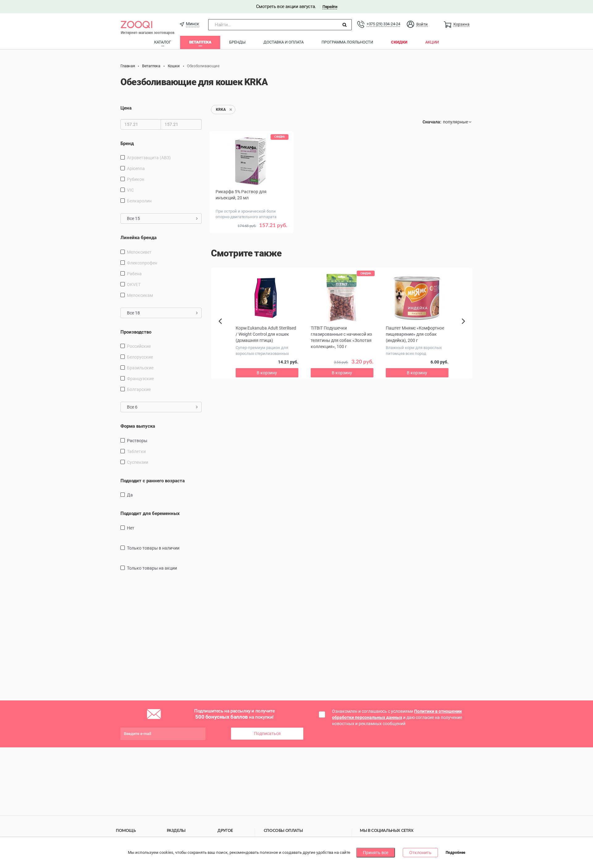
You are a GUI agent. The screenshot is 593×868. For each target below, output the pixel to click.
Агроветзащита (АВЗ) (149, 157)
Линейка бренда (138, 237)
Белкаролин (139, 200)
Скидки (399, 42)
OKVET (134, 284)
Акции (432, 42)
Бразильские (140, 367)
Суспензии (137, 462)
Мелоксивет (139, 252)
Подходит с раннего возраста (152, 481)
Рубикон (135, 179)
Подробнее (455, 853)
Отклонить (420, 852)
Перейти (329, 6)
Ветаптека (200, 42)
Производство (135, 332)
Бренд (127, 143)
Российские (139, 346)
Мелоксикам (140, 295)
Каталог (162, 42)
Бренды (237, 42)
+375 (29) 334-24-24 (383, 24)
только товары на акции (152, 568)
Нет (130, 527)
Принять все (375, 852)
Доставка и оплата (283, 42)
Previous (223, 332)
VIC (130, 190)
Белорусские (140, 357)
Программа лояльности (347, 42)
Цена (126, 108)
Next (464, 328)
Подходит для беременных (150, 513)
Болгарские (139, 389)
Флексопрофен (142, 262)
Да (130, 494)
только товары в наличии (153, 548)
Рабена (134, 273)
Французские (140, 378)
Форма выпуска (137, 426)
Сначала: (432, 121)
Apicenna (136, 168)
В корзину (267, 372)
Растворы (137, 440)
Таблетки (136, 451)
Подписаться (267, 733)
